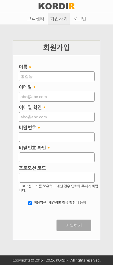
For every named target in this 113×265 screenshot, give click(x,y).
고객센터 (35, 18)
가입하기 (59, 18)
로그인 (79, 18)
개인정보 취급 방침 (62, 202)
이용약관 (40, 202)
